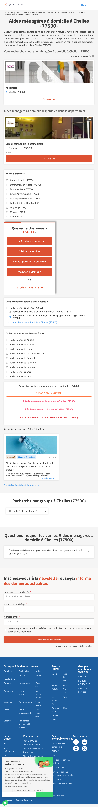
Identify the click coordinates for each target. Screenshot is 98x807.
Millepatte (11, 88)
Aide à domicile (38, 12)
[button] (5, 803)
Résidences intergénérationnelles (62, 781)
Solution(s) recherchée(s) (17, 592)
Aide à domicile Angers (22, 339)
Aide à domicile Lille (20, 371)
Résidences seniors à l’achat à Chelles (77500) (49, 409)
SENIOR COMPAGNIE (84, 682)
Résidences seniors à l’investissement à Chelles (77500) (49, 417)
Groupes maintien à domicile (84, 669)
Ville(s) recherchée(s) (15, 604)
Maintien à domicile (20, 12)
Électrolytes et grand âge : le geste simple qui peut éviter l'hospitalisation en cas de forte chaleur (29, 467)
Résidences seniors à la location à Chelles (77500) (49, 401)
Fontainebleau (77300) (21, 189)
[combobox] (49, 597)
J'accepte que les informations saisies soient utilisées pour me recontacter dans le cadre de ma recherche (49, 630)
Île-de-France (53, 12)
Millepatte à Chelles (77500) (22, 511)
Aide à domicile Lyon (20, 376)
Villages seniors (59, 767)
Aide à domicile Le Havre (23, 362)
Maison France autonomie (58, 745)
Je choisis (27, 795)
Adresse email (11, 616)
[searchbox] (49, 596)
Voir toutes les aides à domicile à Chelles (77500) (31, 322)
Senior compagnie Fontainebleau (24, 144)
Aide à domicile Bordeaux (23, 344)
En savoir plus (49, 99)
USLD (54, 755)
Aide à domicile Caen (21, 349)
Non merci (11, 795)
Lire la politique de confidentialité (16, 787)
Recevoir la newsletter (49, 639)
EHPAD (55, 751)
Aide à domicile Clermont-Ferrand (27, 353)
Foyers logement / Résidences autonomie (62, 773)
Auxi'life (82, 676)
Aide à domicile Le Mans (22, 367)
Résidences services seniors (61, 761)
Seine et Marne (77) (69, 12)
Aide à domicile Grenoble (23, 358)
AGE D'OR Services (83, 690)
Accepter (44, 795)
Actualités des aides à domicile (20, 485)
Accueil (7, 12)
